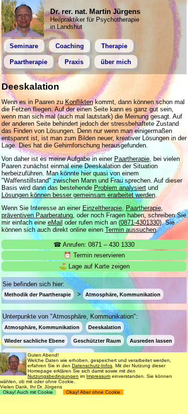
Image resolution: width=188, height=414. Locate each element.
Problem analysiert (120, 187)
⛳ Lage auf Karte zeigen (94, 266)
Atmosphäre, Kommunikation (123, 294)
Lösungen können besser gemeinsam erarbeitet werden (78, 195)
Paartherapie (28, 62)
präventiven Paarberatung (37, 215)
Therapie (114, 46)
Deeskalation (104, 327)
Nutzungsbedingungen (53, 376)
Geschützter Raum (97, 340)
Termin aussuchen (130, 229)
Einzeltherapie (102, 208)
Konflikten (79, 102)
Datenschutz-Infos (92, 365)
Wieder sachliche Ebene (34, 340)
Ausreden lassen (151, 340)
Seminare (24, 46)
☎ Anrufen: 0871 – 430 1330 (94, 244)
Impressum (98, 376)
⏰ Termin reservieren (94, 255)
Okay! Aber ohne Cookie (93, 392)
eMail (55, 222)
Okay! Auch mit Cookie (28, 392)
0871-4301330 (140, 222)
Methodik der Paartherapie (37, 294)
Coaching (69, 46)
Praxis (74, 62)
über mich (116, 62)
